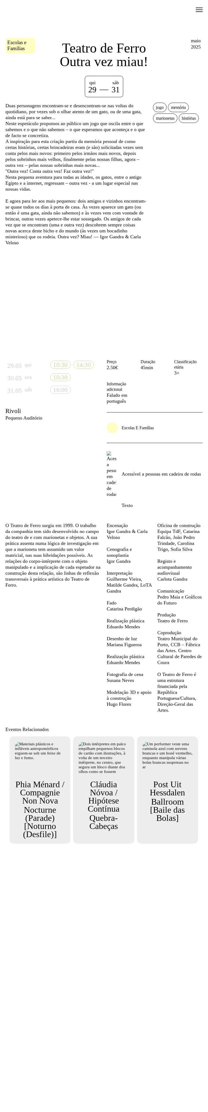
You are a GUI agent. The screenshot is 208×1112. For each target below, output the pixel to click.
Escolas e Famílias (16, 45)
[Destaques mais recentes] (21, 302)
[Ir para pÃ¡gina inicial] (20, 19)
